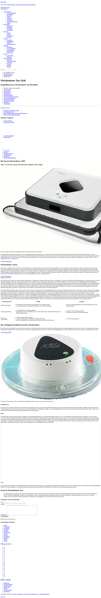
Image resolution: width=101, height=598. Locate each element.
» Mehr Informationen (6, 261)
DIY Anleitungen (11, 48)
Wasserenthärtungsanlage (10, 157)
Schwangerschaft (11, 44)
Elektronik (9, 62)
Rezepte (9, 37)
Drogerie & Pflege (11, 61)
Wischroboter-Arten (9, 112)
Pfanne (5, 588)
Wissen (8, 23)
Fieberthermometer (8, 153)
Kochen (6, 31)
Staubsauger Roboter (9, 101)
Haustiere (9, 42)
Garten (5, 54)
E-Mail (2, 504)
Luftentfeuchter (7, 585)
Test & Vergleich (8, 58)
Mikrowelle (7, 587)
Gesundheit (6, 24)
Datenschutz (27, 594)
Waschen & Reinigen (12, 21)
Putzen (8, 17)
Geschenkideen (11, 50)
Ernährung (9, 27)
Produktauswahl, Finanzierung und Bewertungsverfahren (21, 4)
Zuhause (6, 45)
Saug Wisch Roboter (9, 99)
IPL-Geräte (6, 150)
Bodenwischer (7, 91)
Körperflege (10, 30)
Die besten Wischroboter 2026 (11, 110)
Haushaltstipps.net (8, 74)
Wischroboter (7, 103)
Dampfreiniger (7, 94)
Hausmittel (9, 28)
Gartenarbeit (10, 55)
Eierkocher (6, 156)
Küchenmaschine (8, 584)
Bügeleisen (6, 583)
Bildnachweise (35, 594)
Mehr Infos (3, 2)
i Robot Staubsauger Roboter (11, 96)
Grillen (8, 34)
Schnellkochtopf (8, 590)
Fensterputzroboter (8, 95)
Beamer (6, 152)
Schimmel (9, 18)
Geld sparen (10, 14)
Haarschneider (7, 137)
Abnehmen (9, 25)
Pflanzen (9, 57)
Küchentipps (10, 35)
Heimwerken (10, 51)
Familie (5, 38)
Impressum (20, 594)
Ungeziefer (9, 20)
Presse (15, 594)
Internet (6, 533)
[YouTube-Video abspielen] (50, 452)
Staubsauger (7, 591)
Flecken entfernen (11, 13)
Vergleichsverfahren (44, 594)
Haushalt (9, 16)
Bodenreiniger (7, 89)
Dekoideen (9, 47)
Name (2, 502)
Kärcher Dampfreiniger (9, 98)
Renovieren (10, 52)
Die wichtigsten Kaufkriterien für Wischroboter (15, 113)
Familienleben (10, 41)
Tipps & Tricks (7, 11)
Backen (9, 33)
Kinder (8, 67)
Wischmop (6, 102)
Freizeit (9, 64)
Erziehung (9, 40)
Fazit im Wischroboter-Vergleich (12, 114)
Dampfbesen (7, 92)
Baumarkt (9, 59)
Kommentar (4, 514)
